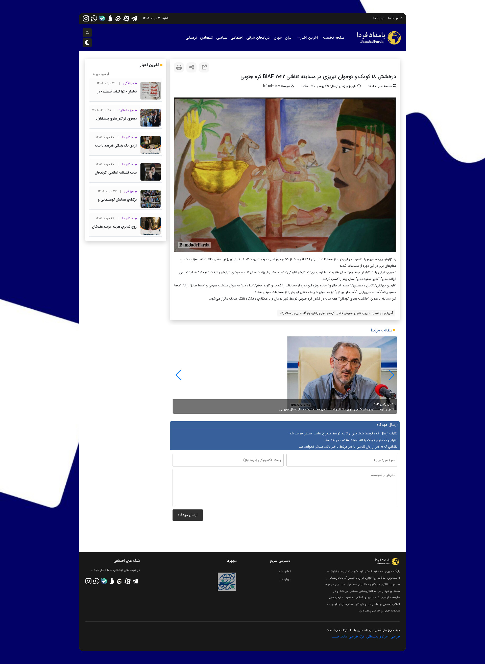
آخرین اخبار (309, 38)
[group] (285, 375)
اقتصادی (206, 38)
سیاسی (221, 38)
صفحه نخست (334, 38)
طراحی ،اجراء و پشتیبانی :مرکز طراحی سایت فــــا (366, 636)
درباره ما (378, 18)
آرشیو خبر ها (100, 74)
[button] (178, 375)
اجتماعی (236, 38)
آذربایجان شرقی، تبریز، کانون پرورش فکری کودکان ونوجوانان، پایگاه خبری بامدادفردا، (336, 313)
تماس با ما (395, 18)
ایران (289, 38)
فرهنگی (191, 38)
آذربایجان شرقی (258, 38)
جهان (278, 38)
